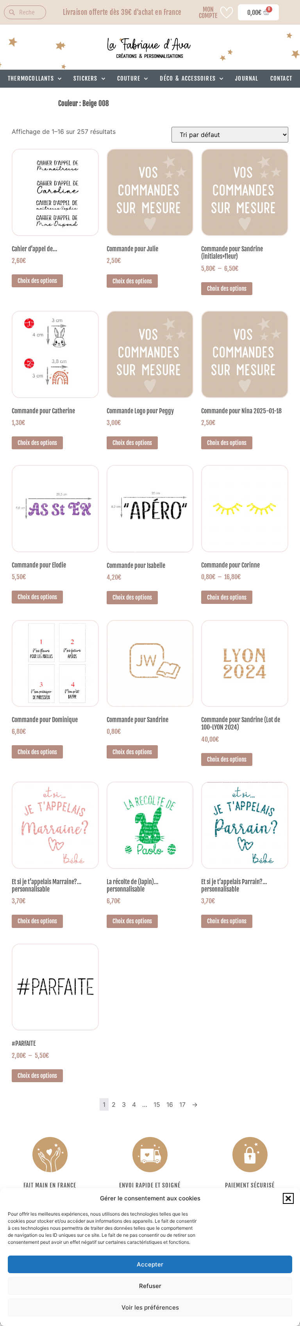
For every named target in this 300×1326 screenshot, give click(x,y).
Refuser (150, 1286)
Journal (246, 78)
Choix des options (37, 281)
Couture (128, 78)
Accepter (150, 1264)
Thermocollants (31, 78)
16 (169, 1104)
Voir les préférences (150, 1307)
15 (157, 1104)
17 (182, 1104)
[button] (288, 1198)
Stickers (85, 78)
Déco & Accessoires (188, 78)
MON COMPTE (208, 12)
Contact (281, 78)
